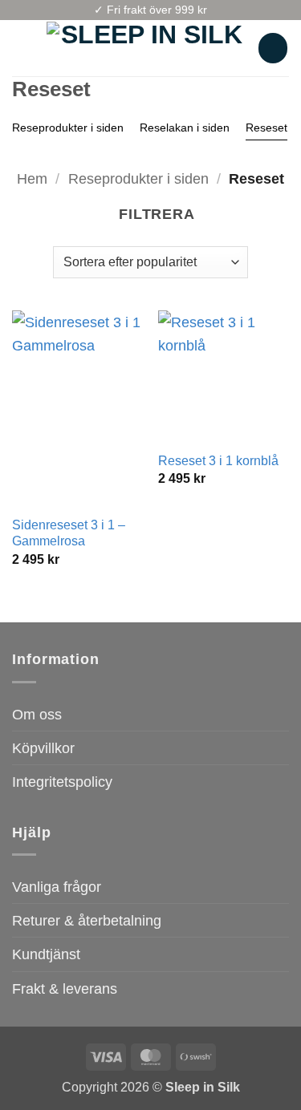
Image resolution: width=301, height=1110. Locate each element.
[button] (23, 47)
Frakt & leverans (64, 988)
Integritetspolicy (62, 781)
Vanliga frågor (56, 886)
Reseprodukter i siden (68, 127)
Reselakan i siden (185, 127)
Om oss (37, 714)
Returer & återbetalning (86, 920)
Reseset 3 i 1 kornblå (218, 461)
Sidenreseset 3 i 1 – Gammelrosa (68, 533)
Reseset (266, 127)
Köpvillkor (43, 747)
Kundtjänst (46, 954)
